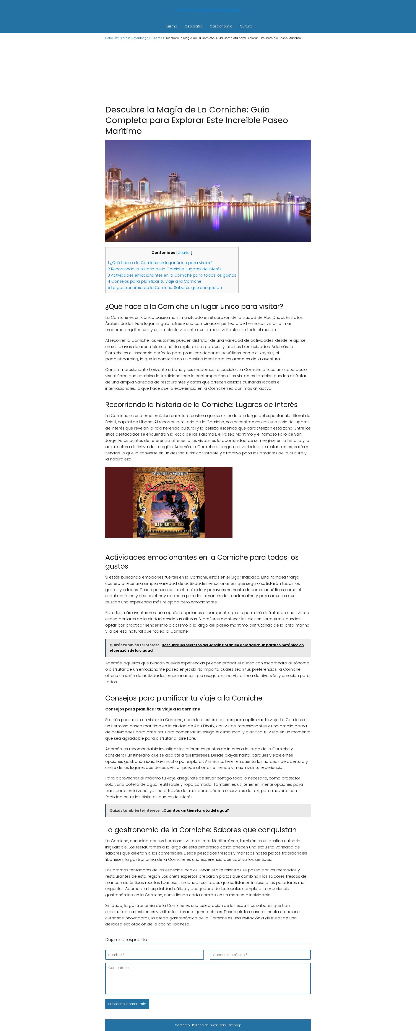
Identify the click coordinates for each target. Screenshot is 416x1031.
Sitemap (234, 1025)
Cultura (246, 26)
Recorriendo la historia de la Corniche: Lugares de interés (164, 269)
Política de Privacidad (209, 1025)
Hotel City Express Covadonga (208, 10)
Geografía (193, 26)
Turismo (170, 26)
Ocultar (184, 252)
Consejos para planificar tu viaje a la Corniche (154, 281)
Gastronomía (221, 26)
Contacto (182, 1025)
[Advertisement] (208, 72)
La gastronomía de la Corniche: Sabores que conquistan (165, 287)
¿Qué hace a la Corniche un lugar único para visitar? (160, 262)
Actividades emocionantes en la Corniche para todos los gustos (172, 275)
